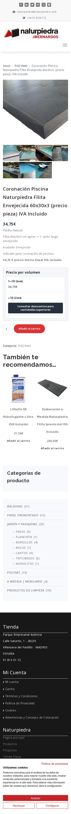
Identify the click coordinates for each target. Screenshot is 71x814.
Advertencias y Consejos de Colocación (32, 717)
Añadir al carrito (29, 328)
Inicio (6, 66)
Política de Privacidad (20, 703)
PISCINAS (21, 66)
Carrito (10, 689)
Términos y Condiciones (21, 696)
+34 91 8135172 (36, 18)
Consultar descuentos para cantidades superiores (35, 307)
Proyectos (10, 750)
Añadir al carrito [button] (18, 440)
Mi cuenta (12, 682)
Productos (10, 744)
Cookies (10, 710)
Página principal (13, 737)
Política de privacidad (54, 764)
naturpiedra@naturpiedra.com (36, 11)
